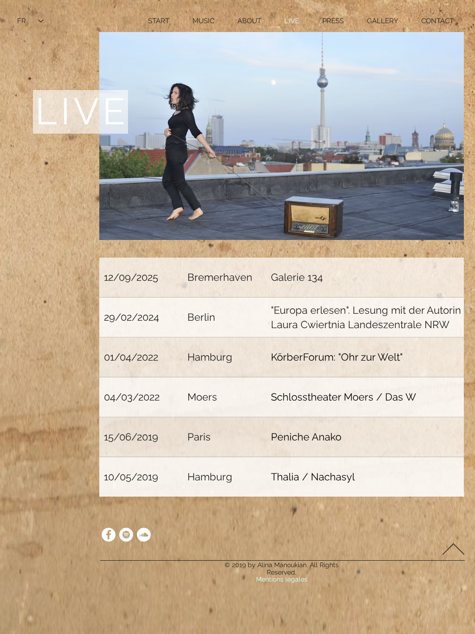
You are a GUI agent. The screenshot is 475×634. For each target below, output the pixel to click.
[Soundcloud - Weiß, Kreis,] (144, 535)
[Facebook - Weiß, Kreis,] (109, 535)
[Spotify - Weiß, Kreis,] (126, 535)
